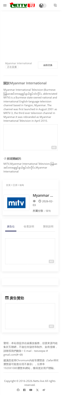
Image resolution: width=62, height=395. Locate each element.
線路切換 (47, 65)
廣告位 (11, 226)
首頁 (8, 185)
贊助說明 (48, 226)
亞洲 (15, 185)
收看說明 (29, 226)
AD (54, 147)
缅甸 (21, 185)
